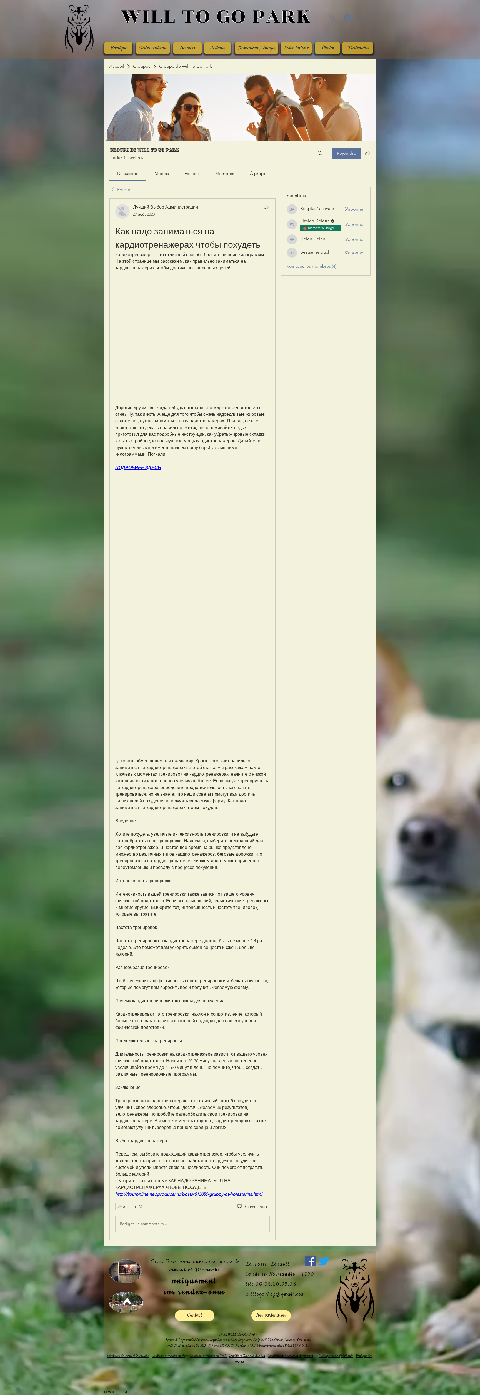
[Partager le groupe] (367, 153)
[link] (128, 173)
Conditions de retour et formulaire (128, 1356)
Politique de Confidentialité (336, 1356)
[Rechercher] (320, 153)
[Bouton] (216, 17)
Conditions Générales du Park (208, 1356)
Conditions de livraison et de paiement (290, 1356)
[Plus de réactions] (138, 1206)
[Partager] (266, 207)
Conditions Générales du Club (247, 1356)
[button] (333, 17)
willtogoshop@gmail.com (275, 1294)
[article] (192, 719)
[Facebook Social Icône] (310, 1261)
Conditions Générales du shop (169, 1356)
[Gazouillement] (323, 1261)
